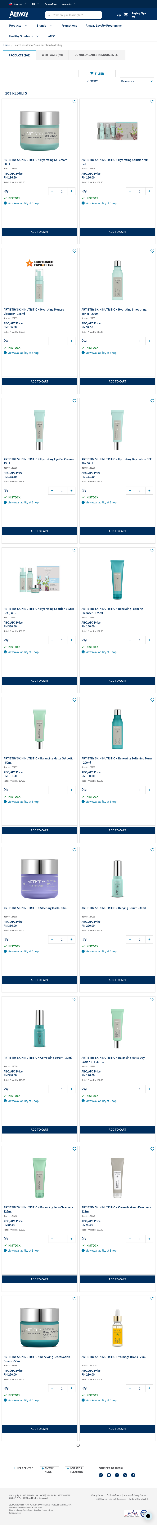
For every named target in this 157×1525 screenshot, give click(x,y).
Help (118, 15)
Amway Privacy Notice (135, 1495)
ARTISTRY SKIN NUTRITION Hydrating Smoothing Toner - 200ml (114, 311)
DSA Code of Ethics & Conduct (111, 1498)
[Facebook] (117, 1475)
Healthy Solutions (21, 36)
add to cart (39, 232)
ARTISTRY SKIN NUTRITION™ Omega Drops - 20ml (114, 1357)
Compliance (97, 1495)
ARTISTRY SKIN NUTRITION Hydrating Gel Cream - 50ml (36, 162)
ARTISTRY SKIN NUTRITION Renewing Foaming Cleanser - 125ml (112, 611)
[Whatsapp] (125, 1475)
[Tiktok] (133, 1475)
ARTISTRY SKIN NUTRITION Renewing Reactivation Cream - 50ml (37, 1359)
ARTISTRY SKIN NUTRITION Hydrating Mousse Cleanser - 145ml (34, 311)
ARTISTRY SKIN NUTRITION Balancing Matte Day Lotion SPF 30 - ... (113, 1060)
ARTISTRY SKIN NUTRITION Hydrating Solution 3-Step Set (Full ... (39, 611)
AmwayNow (51, 3)
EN (33, 3)
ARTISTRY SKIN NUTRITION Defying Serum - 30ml (114, 908)
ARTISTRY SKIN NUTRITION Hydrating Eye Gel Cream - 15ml (39, 461)
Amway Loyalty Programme (104, 25)
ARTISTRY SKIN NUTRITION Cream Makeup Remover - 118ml (116, 1209)
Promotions (69, 25)
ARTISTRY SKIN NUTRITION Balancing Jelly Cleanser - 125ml (38, 1209)
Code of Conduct (137, 1498)
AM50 (51, 36)
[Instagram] (101, 1475)
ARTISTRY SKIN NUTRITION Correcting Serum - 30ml (38, 1057)
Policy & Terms (114, 1495)
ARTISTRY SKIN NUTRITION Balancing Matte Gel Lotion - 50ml (39, 760)
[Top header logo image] (19, 14)
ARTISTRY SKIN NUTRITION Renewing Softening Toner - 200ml (117, 760)
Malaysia (18, 3)
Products (15, 25)
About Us (66, 3)
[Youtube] (109, 1475)
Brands (41, 25)
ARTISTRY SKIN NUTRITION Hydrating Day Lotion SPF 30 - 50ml (117, 461)
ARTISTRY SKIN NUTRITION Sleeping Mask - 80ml (35, 908)
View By (92, 81)
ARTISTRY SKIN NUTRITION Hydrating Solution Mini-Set (116, 162)
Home (6, 45)
